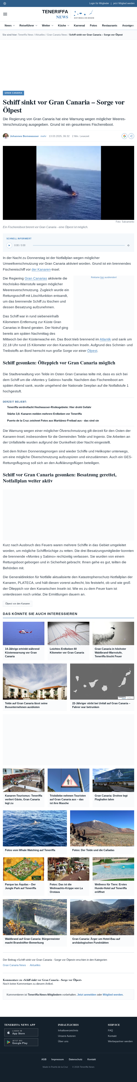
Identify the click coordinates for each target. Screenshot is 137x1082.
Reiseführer (26, 25)
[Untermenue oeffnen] (14, 25)
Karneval (79, 25)
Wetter (46, 25)
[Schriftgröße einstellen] (4, 3)
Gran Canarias (36, 278)
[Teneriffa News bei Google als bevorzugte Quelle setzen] (124, 136)
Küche (62, 25)
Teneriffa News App (19, 1025)
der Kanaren (41, 269)
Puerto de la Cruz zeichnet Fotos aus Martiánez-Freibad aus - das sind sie (53, 420)
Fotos (93, 25)
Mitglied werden (113, 994)
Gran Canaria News (57, 34)
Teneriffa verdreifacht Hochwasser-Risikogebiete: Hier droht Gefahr (49, 407)
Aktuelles (40, 34)
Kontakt (112, 1035)
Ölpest (92, 351)
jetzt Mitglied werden (124, 3)
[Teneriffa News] (68, 14)
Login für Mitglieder (99, 3)
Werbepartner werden (120, 1041)
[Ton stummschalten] (129, 245)
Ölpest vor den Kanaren (17, 603)
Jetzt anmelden (86, 994)
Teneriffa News (25, 34)
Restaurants (109, 25)
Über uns (63, 1041)
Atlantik (105, 339)
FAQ (110, 1030)
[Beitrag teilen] (131, 136)
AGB (43, 1059)
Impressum (57, 1059)
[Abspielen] (9, 245)
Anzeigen (128, 25)
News (8, 25)
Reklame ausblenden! (104, 277)
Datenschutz (75, 1059)
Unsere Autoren (67, 1035)
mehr (43, 136)
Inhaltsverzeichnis (68, 1030)
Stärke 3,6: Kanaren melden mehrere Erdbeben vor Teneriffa (44, 413)
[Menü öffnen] (5, 14)
